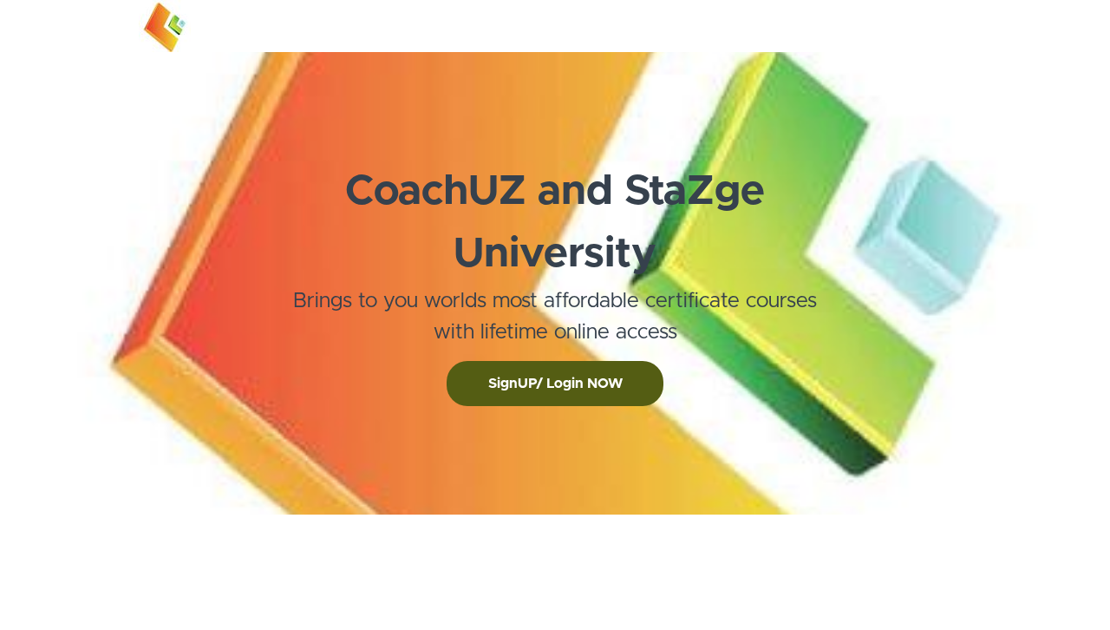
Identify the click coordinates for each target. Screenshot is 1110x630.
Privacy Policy (910, 558)
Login (899, 26)
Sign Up (949, 26)
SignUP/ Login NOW (555, 383)
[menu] (920, 26)
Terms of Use (909, 541)
